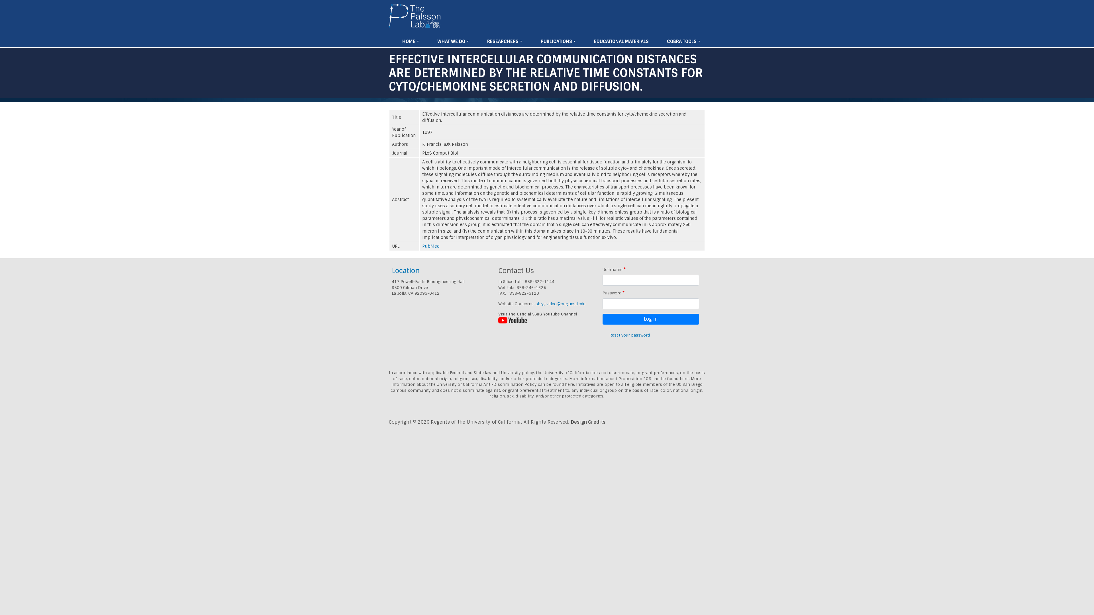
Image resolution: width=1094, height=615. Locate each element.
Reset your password (629, 335)
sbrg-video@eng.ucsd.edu (560, 303)
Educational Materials (621, 41)
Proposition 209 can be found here (654, 378)
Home (408, 41)
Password (612, 293)
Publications (556, 41)
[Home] (415, 18)
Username (612, 269)
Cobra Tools (682, 41)
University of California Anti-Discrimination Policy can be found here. (506, 384)
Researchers (503, 41)
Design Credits (588, 422)
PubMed (431, 246)
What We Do (451, 41)
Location (406, 270)
